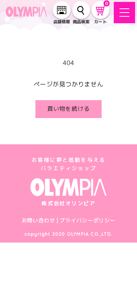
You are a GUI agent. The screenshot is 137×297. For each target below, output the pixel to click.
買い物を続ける (68, 109)
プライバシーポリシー (87, 220)
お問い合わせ (38, 220)
